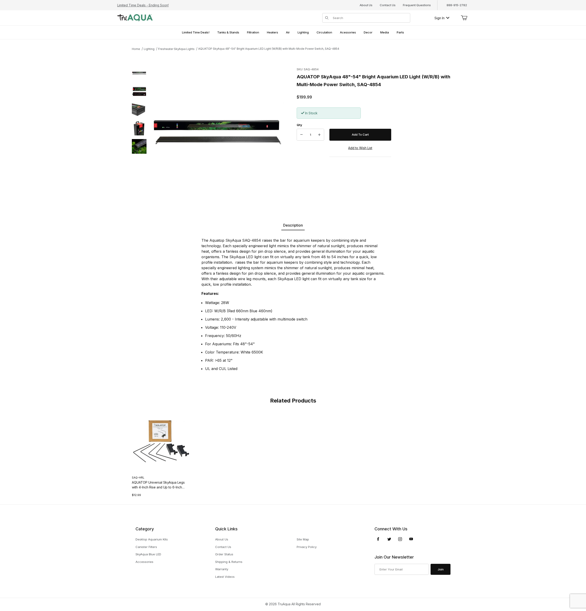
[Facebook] (378, 539)
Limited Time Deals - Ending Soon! (143, 5)
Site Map (303, 539)
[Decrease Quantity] (301, 134)
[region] (139, 132)
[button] (139, 73)
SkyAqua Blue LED (148, 554)
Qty (299, 125)
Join (441, 569)
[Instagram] (400, 539)
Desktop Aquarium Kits (152, 539)
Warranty (221, 569)
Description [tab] (293, 225)
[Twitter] (389, 539)
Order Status (224, 554)
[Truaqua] (135, 17)
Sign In (439, 18)
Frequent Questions (417, 5)
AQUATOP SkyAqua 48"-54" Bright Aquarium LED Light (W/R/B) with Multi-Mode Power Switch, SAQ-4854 (268, 48)
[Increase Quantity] (319, 134)
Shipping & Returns (228, 562)
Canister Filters (146, 547)
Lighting (149, 49)
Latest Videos (225, 576)
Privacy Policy (307, 547)
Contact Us (388, 5)
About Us (366, 5)
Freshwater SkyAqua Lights (176, 49)
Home (136, 49)
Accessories (144, 562)
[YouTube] (411, 539)
